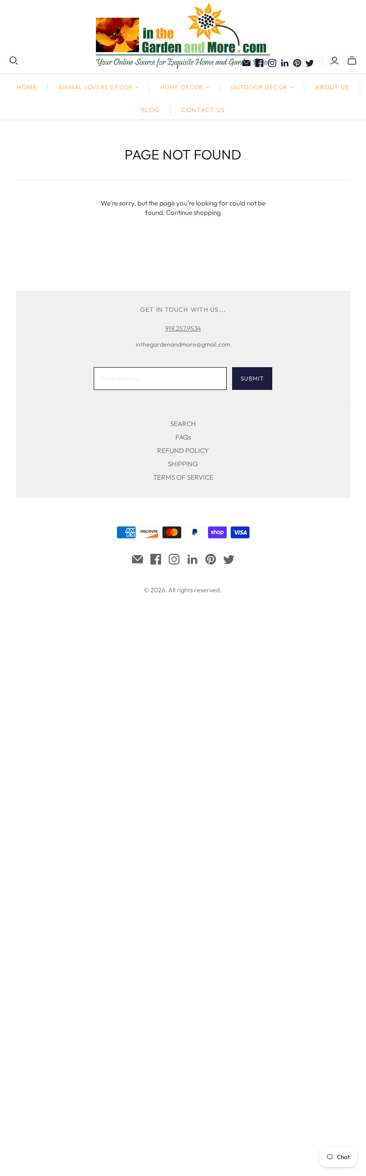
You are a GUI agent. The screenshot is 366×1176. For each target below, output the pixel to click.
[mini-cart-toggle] (352, 60)
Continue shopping (193, 212)
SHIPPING (183, 464)
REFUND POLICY (183, 450)
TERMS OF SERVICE (183, 477)
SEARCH (183, 423)
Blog (150, 110)
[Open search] (13, 60)
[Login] (334, 60)
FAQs (183, 437)
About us (332, 87)
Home (27, 87)
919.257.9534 (183, 328)
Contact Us (203, 110)
